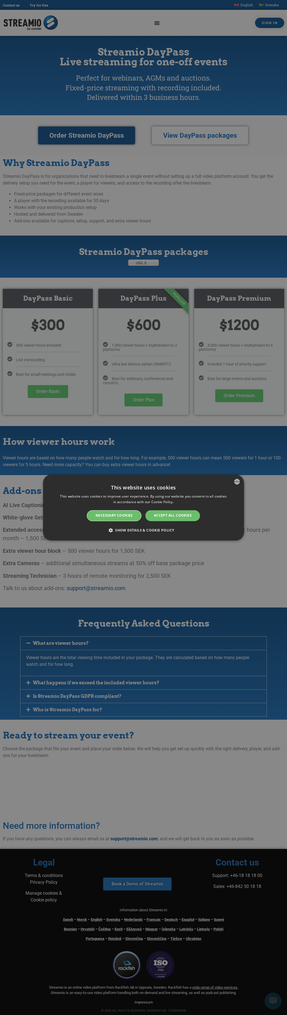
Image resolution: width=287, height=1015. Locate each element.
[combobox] (237, 481)
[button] (143, 530)
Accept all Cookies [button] (173, 515)
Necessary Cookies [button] (114, 515)
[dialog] (143, 507)
